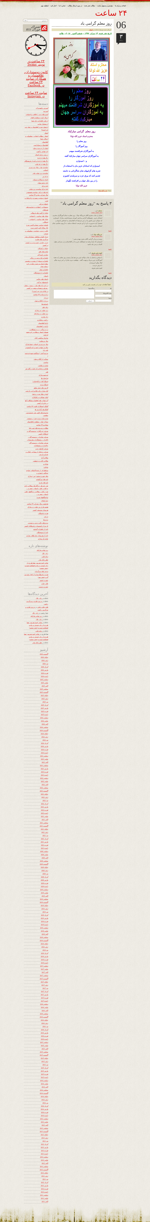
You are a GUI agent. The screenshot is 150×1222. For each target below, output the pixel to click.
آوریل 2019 (44, 915)
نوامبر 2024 (44, 721)
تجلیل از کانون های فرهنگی (39, 213)
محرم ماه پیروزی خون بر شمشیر (37, 418)
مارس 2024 (44, 746)
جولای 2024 (44, 734)
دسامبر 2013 (44, 1119)
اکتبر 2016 (45, 1010)
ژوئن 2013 (44, 1138)
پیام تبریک (45, 186)
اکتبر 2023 (45, 762)
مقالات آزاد (44, 458)
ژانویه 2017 (44, 1001)
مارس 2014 (44, 1109)
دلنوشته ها (45, 304)
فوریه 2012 (44, 1189)
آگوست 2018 (44, 940)
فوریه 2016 (44, 1036)
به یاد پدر (45, 176)
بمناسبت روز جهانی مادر (40, 173)
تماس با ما (62, 6)
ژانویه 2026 (44, 676)
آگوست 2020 (44, 864)
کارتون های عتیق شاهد (41, 388)
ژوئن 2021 (44, 832)
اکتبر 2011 (45, 1201)
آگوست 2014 (44, 1093)
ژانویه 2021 (44, 848)
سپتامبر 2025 (44, 689)
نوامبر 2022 (44, 781)
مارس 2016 (44, 1033)
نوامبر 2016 (44, 1007)
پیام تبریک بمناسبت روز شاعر (38, 189)
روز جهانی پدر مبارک (41, 310)
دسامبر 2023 (44, 756)
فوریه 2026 (44, 673)
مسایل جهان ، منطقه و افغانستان (37, 422)
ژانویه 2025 (44, 714)
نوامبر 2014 (44, 1084)
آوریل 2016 (44, 1030)
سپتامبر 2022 (44, 788)
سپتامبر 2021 (44, 823)
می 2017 (45, 988)
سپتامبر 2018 (44, 937)
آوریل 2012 (44, 1182)
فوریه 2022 (44, 810)
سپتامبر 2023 (44, 765)
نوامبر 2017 (44, 969)
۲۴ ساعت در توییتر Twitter (36, 62)
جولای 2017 (44, 982)
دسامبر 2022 (44, 778)
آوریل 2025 (44, 705)
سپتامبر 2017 (44, 975)
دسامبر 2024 (44, 718)
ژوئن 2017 (44, 985)
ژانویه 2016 (44, 1039)
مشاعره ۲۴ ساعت (42, 425)
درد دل (46, 298)
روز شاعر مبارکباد (42, 550)
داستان (46, 276)
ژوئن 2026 (44, 660)
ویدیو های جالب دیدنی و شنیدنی (38, 523)
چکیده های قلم (43, 252)
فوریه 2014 (44, 1112)
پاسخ (110, 231)
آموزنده (45, 111)
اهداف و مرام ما (120, 6)
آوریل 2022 (44, 804)
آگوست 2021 (44, 826)
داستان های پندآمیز (42, 279)
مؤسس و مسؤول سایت (105, 6)
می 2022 (45, 800)
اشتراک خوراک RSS (33, 28)
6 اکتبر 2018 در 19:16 (96, 236)
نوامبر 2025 (44, 683)
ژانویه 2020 (44, 886)
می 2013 (45, 1141)
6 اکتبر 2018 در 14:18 (96, 212)
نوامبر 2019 (44, 893)
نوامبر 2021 (44, 816)
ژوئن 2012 (44, 1176)
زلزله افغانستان (43, 323)
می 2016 (45, 1026)
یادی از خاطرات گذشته (40, 529)
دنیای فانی (45, 557)
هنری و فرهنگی (43, 513)
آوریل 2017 (44, 991)
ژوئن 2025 (44, 699)
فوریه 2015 (44, 1074)
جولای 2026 (44, 657)
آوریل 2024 (44, 743)
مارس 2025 (44, 708)
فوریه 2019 (44, 921)
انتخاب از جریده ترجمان (40, 148)
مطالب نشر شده (89, 6)
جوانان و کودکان (43, 248)
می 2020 (45, 874)
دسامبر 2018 (44, 928)
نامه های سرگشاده (42, 479)
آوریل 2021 (44, 839)
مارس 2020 (44, 880)
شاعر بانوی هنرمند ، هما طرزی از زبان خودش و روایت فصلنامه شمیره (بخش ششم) (36, 565)
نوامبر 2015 (44, 1045)
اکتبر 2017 (45, 972)
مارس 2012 (44, 1185)
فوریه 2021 (44, 845)
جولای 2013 (44, 1135)
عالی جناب (44, 584)
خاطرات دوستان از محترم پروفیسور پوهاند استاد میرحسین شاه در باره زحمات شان (36, 263)
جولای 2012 (44, 1173)
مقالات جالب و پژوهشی (40, 461)
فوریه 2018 (44, 960)
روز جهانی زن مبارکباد (41, 314)
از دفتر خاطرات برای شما (39, 121)
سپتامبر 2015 (44, 1052)
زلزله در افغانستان (42, 326)
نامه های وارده (43, 483)
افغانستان (45, 142)
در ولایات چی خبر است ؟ (40, 291)
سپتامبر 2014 (44, 1090)
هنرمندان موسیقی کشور (40, 510)
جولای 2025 (44, 695)
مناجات (46, 467)
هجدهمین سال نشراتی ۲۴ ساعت (37, 504)
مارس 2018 (44, 956)
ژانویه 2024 (44, 753)
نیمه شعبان (44, 501)
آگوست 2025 (44, 692)
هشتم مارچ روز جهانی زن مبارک (38, 507)
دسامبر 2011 (44, 1195)
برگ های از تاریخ (42, 158)
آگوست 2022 (44, 791)
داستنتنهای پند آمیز (42, 282)
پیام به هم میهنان (43, 183)
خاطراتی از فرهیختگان (41, 273)
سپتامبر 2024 (44, 727)
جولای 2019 (44, 905)
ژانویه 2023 (44, 775)
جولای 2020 (44, 867)
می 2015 (45, 1065)
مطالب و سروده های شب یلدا (38, 428)
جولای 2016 (44, 1020)
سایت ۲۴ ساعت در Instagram (36, 94)
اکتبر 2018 (45, 934)
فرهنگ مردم (44, 385)
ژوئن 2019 (44, 909)
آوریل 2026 (44, 667)
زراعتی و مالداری (42, 320)
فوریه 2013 (44, 1150)
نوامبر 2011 (44, 1198)
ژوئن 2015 (44, 1061)
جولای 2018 (44, 944)
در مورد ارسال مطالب (75, 6)
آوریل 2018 (44, 953)
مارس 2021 (44, 842)
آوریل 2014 (44, 1106)
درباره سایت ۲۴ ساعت (40, 294)
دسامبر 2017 (44, 966)
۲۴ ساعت (111, 12)
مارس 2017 (44, 995)
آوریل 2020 (44, 877)
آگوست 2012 (44, 1170)
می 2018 (45, 950)
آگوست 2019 (44, 902)
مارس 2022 (44, 807)
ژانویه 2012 (44, 1192)
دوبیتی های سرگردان (41, 571)
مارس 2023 (44, 769)
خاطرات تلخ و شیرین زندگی (39, 258)
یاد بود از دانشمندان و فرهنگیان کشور (36, 526)
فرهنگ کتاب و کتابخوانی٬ (40, 381)
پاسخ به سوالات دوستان (40, 180)
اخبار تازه (54, 6)
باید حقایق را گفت (42, 151)
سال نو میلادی (43, 341)
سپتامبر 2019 (44, 899)
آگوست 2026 (44, 654)
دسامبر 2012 (44, 1157)
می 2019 (45, 912)
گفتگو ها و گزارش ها (41, 409)
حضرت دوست (43, 587)
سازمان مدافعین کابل (41, 338)
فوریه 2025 (44, 711)
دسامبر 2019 (44, 889)
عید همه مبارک (43, 375)
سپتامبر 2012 (44, 1166)
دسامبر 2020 (44, 851)
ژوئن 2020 (44, 870)
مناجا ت (45, 464)
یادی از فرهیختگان (42, 532)
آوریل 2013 (44, 1144)
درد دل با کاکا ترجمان (41, 301)
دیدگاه (121, 37)
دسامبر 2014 (44, 1080)
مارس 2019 (44, 918)
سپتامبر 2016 (44, 1014)
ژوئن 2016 (44, 1023)
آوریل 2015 (44, 1068)
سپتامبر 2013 (44, 1128)
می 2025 (45, 702)
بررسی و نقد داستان (41, 155)
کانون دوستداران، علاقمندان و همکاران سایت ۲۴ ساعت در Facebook (36, 78)
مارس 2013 (44, 1147)
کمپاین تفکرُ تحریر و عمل (40, 394)
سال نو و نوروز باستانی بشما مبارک (36, 344)
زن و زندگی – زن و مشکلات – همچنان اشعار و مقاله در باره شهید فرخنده (37, 332)
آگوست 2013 (44, 1131)
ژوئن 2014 (44, 1100)
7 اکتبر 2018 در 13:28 (96, 254)
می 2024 (45, 740)
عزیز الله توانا (102, 191)
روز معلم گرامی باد (96, 23)
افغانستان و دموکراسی (40, 145)
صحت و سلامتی (43, 365)
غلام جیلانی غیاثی (42, 607)
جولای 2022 (44, 794)
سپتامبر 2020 (44, 861)
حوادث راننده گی (42, 255)
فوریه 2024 (44, 749)
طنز (47, 372)
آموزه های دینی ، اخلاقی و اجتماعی (37, 114)
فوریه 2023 (44, 772)
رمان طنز (45, 307)
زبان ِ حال (45, 553)
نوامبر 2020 (44, 854)
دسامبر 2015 (44, 1042)
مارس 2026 (44, 670)
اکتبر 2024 (45, 724)
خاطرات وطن (43, 270)
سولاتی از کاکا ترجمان (41, 359)
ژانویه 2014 (44, 1115)
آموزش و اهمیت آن (42, 108)
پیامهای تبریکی (43, 204)
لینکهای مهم (44, 6)
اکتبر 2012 (45, 1163)
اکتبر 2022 (45, 784)
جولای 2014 (44, 1096)
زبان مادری (44, 317)
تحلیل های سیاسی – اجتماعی (38, 216)
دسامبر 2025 (44, 679)
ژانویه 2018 (44, 963)
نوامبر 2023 (44, 759)
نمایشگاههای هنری (42, 497)
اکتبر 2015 (45, 1049)
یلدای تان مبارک (43, 539)
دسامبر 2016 (44, 1004)
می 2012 (45, 1179)
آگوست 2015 (44, 1055)
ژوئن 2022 (44, 797)
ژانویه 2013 (44, 1154)
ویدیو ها (45, 520)
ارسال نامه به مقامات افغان (39, 118)
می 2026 (45, 664)
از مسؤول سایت (43, 124)
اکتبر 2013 (45, 1125)
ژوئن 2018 (44, 947)
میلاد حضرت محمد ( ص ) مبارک (38, 476)
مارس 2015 (44, 1071)
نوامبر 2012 (44, 1160)
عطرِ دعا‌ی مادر (43, 560)
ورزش (46, 516)
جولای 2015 (44, 1058)
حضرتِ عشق (44, 580)
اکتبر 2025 (45, 686)
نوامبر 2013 (44, 1122)
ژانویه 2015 (44, 1077)
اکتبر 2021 (45, 819)
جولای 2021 (44, 829)
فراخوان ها (44, 378)
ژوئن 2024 (44, 737)
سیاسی (45, 362)
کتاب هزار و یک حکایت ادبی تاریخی (36, 391)
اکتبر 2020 (45, 858)
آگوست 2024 (44, 730)
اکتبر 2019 (45, 896)
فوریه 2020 (44, 883)
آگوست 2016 (44, 1017)
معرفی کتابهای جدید (41, 449)
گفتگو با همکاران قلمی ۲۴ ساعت (37, 406)
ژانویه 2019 (44, 924)
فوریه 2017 (44, 998)
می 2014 (45, 1103)
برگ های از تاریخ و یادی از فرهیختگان (36, 161)
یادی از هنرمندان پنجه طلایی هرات (37, 536)
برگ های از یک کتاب (41, 164)
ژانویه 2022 (44, 813)
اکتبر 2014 (45, 1087)
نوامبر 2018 (44, 931)
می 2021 (45, 835)
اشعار (91, 30)
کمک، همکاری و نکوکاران (40, 397)
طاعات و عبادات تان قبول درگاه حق (36, 369)
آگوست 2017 (44, 979)
